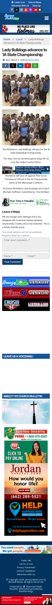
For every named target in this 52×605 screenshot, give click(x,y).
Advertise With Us (20, 5)
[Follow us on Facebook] (12, 10)
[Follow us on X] (16, 10)
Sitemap (36, 5)
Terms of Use (26, 563)
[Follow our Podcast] (30, 10)
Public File (26, 560)
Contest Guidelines (26, 570)
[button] (46, 18)
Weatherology (26, 591)
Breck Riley (33, 60)
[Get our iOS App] (40, 10)
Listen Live (19, 2)
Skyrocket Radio (34, 586)
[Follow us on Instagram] (21, 10)
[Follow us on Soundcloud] (35, 10)
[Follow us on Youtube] (26, 10)
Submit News (34, 2)
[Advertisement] (26, 29)
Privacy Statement (26, 567)
